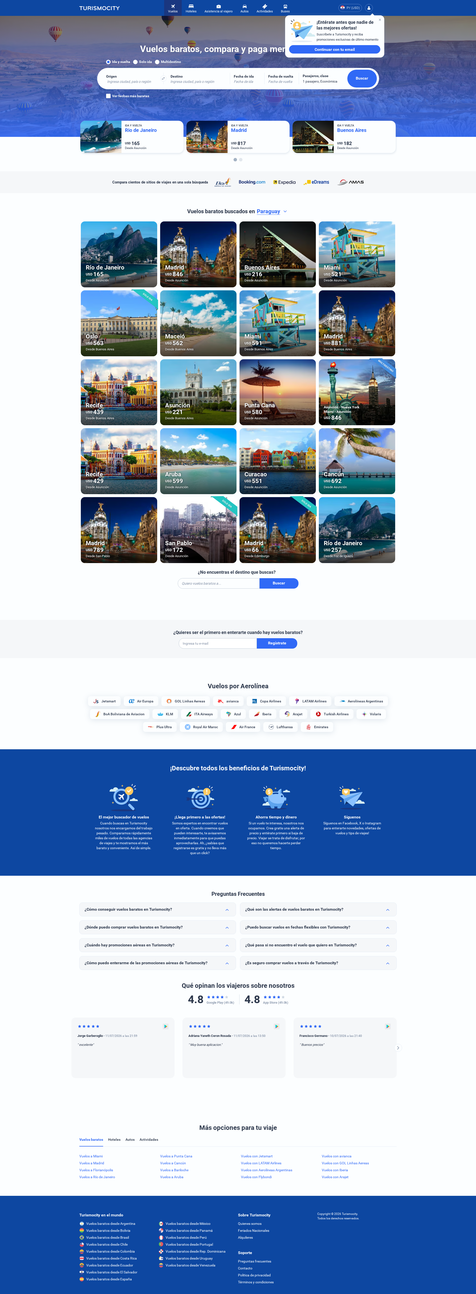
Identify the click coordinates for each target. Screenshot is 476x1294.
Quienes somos (250, 1224)
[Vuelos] (99, 7)
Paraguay (268, 211)
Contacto (245, 1268)
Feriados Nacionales (253, 1231)
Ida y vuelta (121, 62)
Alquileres (245, 1237)
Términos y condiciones (256, 1282)
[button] (369, 8)
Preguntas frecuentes (254, 1261)
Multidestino (171, 62)
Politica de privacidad (254, 1275)
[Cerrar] (380, 19)
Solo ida (145, 62)
